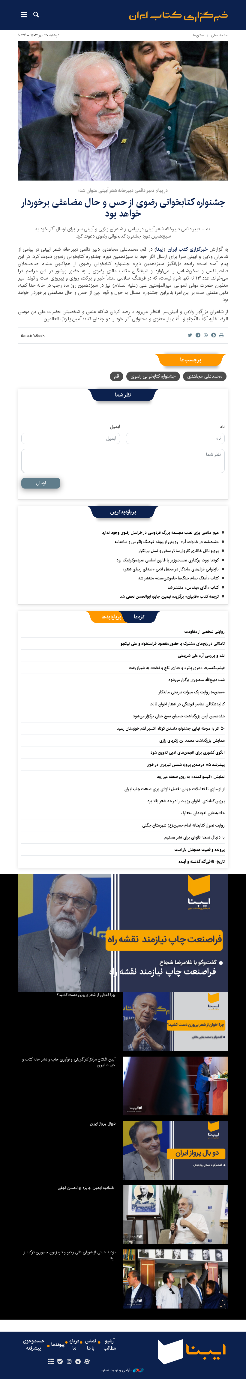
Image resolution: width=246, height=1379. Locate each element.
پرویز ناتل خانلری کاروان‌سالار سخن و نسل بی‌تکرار (178, 551)
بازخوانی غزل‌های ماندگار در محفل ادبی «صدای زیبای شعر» (170, 569)
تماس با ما (90, 1345)
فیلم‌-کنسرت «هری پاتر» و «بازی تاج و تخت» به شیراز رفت (177, 668)
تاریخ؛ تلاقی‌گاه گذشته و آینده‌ (201, 861)
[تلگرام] (78, 1361)
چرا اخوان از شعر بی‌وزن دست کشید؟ (86, 995)
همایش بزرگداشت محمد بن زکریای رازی (192, 740)
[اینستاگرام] (69, 1361)
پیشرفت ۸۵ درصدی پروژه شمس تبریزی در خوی (186, 764)
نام (222, 426)
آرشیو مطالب (110, 1345)
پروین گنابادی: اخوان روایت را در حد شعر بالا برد (186, 801)
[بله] (60, 1361)
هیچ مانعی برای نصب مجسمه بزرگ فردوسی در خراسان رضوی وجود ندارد (160, 532)
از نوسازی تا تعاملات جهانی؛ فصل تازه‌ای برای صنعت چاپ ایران (174, 789)
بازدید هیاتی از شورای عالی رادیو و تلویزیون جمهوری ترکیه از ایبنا (69, 1255)
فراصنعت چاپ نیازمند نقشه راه (162, 971)
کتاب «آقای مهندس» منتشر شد (193, 587)
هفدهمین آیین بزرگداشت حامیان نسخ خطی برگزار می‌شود (179, 716)
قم (116, 376)
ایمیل (115, 426)
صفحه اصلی (219, 35)
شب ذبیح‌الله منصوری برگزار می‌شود (196, 680)
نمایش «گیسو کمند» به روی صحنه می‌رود (191, 776)
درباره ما (74, 1345)
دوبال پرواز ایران (103, 1123)
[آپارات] (87, 1361)
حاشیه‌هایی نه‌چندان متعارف (203, 813)
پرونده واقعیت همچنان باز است (200, 849)
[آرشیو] (51, 1361)
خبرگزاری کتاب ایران (188, 249)
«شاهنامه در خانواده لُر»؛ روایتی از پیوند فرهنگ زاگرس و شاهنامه (167, 542)
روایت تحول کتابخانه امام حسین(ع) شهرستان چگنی (183, 825)
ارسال (41, 483)
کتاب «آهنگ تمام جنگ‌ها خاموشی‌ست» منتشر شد (178, 578)
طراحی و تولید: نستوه (116, 1370)
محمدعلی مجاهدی (204, 376)
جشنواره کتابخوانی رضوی (153, 376)
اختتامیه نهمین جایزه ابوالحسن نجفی (87, 1187)
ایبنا (178, 16)
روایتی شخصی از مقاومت (204, 631)
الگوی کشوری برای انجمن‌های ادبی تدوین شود (187, 752)
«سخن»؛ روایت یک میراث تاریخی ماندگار (191, 692)
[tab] (139, 617)
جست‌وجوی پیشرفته (33, 1345)
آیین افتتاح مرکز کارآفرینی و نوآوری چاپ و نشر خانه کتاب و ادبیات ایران (69, 1062)
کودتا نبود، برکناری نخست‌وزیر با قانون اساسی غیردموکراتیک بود (167, 560)
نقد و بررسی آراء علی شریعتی (201, 655)
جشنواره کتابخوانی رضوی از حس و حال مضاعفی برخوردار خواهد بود (123, 208)
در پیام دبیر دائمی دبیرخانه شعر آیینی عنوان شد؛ (123, 191)
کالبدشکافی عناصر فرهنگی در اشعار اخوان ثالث (187, 704)
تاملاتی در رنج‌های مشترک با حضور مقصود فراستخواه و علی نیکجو (173, 643)
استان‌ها (199, 35)
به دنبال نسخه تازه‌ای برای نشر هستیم (194, 837)
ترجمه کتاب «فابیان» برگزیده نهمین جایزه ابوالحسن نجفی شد (169, 596)
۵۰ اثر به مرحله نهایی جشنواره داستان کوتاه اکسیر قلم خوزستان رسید (171, 728)
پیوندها (57, 1344)
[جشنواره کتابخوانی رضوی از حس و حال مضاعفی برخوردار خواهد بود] (123, 111)
